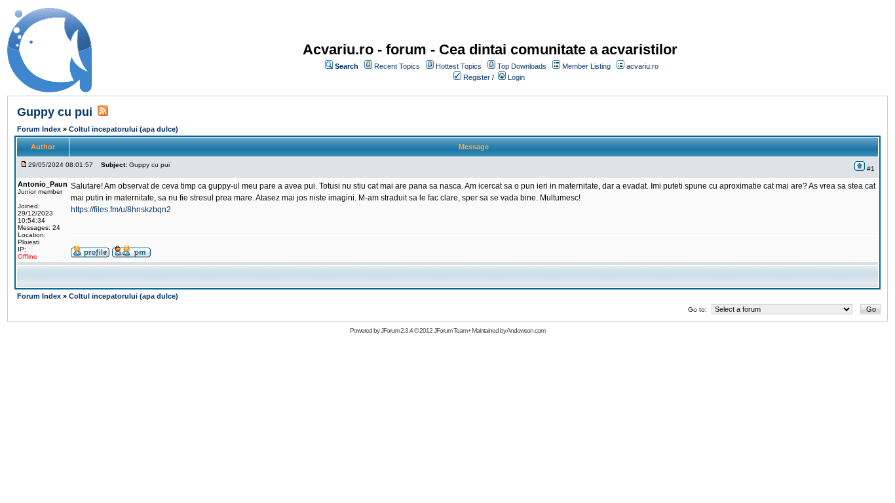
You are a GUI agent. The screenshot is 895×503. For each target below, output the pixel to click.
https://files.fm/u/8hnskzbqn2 (121, 209)
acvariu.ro (642, 66)
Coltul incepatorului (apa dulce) (123, 129)
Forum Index (39, 129)
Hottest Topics (459, 66)
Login (516, 77)
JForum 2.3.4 (397, 330)
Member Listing (586, 66)
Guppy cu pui (54, 112)
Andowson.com (525, 330)
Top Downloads (521, 66)
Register (476, 77)
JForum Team (450, 330)
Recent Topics (397, 66)
